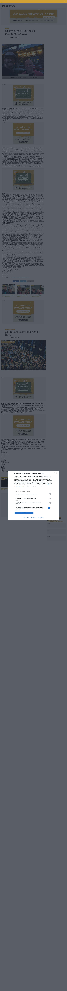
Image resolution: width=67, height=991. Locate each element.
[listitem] (33, 491)
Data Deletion (26, 517)
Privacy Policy (41, 517)
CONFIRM (24, 513)
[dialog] (33, 495)
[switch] (49, 494)
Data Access (33, 517)
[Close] (56, 473)
